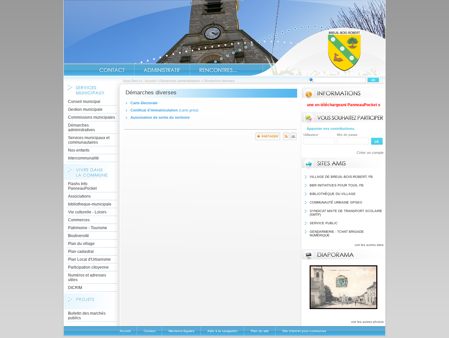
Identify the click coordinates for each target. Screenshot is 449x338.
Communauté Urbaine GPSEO (336, 202)
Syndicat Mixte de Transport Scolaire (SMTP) (346, 212)
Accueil (317, 51)
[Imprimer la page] (293, 139)
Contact (112, 70)
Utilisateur (310, 134)
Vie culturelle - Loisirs (87, 212)
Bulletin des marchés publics (87, 315)
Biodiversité (78, 235)
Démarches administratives (179, 81)
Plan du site (260, 331)
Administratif (162, 70)
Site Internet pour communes (304, 331)
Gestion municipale (85, 109)
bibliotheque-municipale (89, 204)
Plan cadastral (81, 251)
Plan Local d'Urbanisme (89, 259)
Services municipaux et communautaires (88, 140)
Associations (79, 196)
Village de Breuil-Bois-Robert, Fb (341, 177)
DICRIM (75, 287)
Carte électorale (143, 103)
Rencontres (218, 70)
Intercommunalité (83, 158)
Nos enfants (78, 150)
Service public (324, 223)
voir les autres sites (369, 245)
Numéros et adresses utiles (87, 277)
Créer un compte (370, 153)
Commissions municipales (91, 117)
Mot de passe (347, 134)
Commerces (79, 220)
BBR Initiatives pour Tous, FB (337, 185)
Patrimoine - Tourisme (87, 228)
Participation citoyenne (88, 267)
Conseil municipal (84, 101)
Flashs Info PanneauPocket (82, 186)
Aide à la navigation (222, 331)
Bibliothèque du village (333, 194)
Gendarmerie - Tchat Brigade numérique (337, 233)
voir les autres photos (367, 322)
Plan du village (81, 243)
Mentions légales (181, 331)
